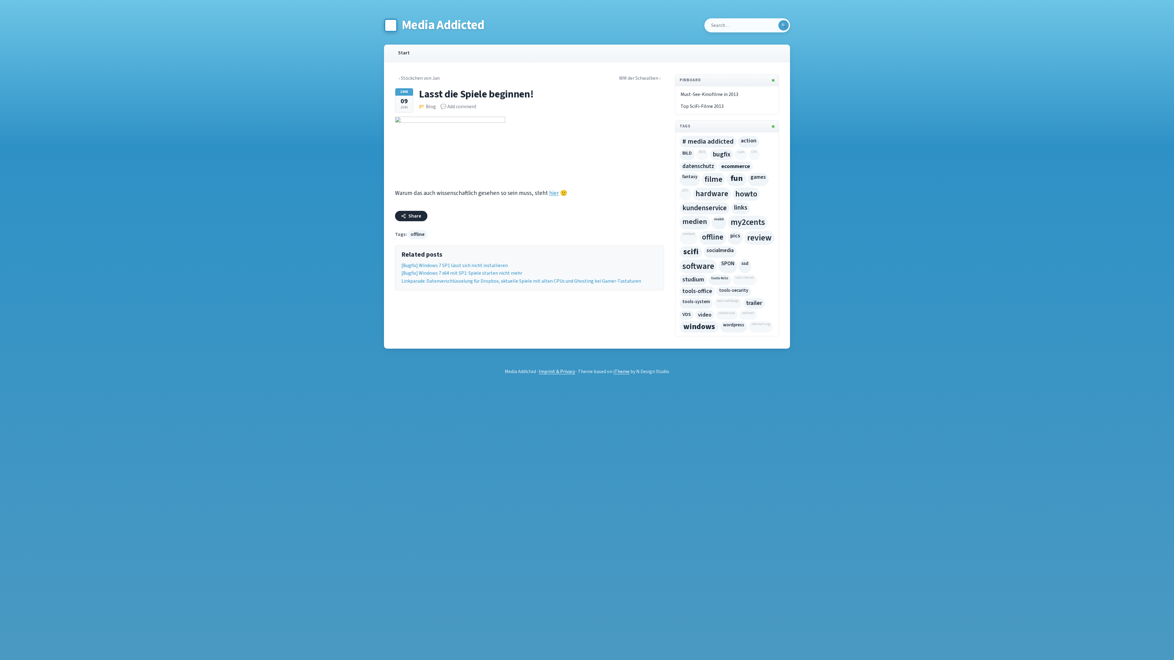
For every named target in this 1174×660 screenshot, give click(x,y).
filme (713, 179)
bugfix (721, 154)
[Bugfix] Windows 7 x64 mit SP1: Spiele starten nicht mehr (461, 273)
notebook (688, 234)
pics (735, 236)
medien (694, 221)
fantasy (689, 177)
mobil (719, 219)
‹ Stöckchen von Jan (419, 78)
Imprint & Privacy (557, 371)
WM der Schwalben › (639, 78)
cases (740, 152)
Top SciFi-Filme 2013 (702, 106)
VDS (686, 314)
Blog (431, 106)
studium (693, 279)
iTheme (621, 371)
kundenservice (704, 208)
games (758, 177)
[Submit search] (783, 25)
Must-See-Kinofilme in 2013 (709, 94)
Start (404, 53)
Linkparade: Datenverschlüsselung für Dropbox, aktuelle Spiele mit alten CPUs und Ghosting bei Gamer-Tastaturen (521, 281)
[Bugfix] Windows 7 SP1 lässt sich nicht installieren (454, 265)
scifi (691, 251)
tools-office (697, 291)
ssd (744, 263)
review (759, 238)
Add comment (462, 106)
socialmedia (720, 250)
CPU (754, 152)
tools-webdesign (728, 301)
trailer (754, 303)
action (748, 141)
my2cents (748, 222)
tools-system (696, 302)
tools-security (733, 290)
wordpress (733, 325)
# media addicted (708, 141)
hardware (712, 193)
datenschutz (698, 166)
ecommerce (735, 166)
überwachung (760, 324)
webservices (726, 313)
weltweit (748, 313)
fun (736, 178)
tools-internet (744, 277)
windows (699, 326)
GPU (685, 190)
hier (554, 193)
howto (746, 194)
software (698, 266)
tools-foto (719, 278)
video (704, 315)
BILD (687, 153)
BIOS (702, 152)
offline (418, 234)
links (740, 207)
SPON (727, 263)
